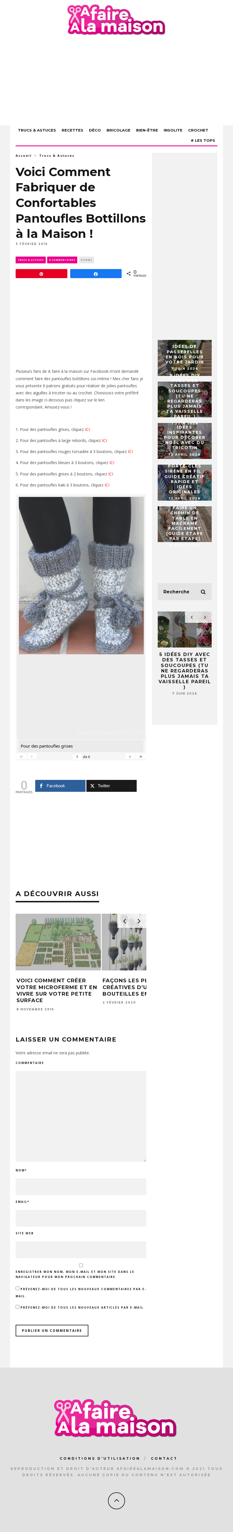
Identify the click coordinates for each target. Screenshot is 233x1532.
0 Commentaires (62, 259)
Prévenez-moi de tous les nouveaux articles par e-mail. (82, 1307)
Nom (21, 1170)
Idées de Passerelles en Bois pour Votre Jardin (184, 354)
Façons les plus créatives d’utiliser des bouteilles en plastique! (144, 987)
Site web (25, 1233)
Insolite (173, 130)
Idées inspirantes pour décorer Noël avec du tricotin (184, 437)
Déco (95, 130)
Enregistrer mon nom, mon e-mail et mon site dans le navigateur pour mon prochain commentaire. (75, 1274)
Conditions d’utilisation (100, 1458)
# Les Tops (203, 140)
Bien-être (147, 130)
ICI (87, 429)
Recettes (72, 130)
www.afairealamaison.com (109, 732)
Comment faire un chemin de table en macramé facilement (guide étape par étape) (184, 520)
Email (22, 1202)
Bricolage (118, 130)
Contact (164, 1458)
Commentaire (30, 1063)
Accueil (24, 155)
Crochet (198, 130)
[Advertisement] (116, 81)
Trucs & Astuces (37, 130)
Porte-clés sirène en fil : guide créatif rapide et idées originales (185, 479)
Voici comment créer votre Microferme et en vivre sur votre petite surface (56, 990)
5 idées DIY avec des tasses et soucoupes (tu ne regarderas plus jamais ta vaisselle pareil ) (184, 396)
